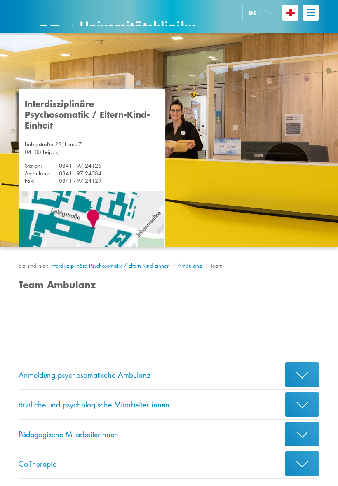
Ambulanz (190, 265)
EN (268, 13)
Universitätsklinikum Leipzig (117, 16)
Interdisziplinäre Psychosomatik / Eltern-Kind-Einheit (109, 265)
